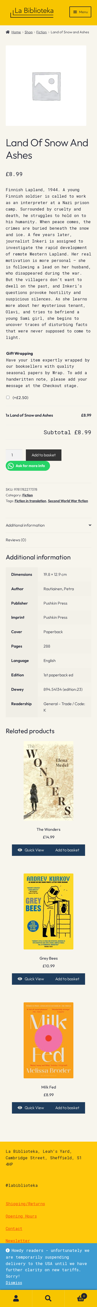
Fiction (41, 32)
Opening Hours (21, 1216)
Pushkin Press (55, 603)
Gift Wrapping (19, 353)
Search (48, 1298)
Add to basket (44, 454)
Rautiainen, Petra (59, 588)
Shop (29, 32)
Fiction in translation (30, 501)
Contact (14, 1228)
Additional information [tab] (25, 525)
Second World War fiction (68, 501)
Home (16, 32)
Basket (75, 1294)
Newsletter (18, 1240)
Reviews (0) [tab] (16, 539)
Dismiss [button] (14, 1282)
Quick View (34, 849)
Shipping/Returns (25, 1203)
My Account (16, 1298)
